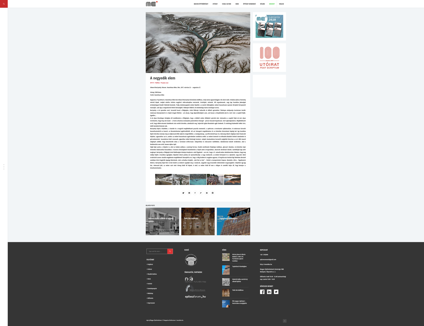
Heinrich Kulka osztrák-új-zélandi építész (240, 280)
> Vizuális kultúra (152, 274)
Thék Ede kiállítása (191, 218)
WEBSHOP (272, 4)
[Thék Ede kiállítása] (226, 293)
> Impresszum (151, 303)
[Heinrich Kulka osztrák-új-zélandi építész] (226, 282)
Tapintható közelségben (229, 218)
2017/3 (152, 83)
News (237, 4)
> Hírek (149, 279)
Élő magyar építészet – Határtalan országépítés (239, 302)
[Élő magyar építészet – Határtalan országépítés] (226, 303)
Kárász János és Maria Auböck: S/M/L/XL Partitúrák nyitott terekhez (238, 257)
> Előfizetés (150, 298)
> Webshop (150, 293)
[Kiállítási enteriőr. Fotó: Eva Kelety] (163, 179)
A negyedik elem (162, 78)
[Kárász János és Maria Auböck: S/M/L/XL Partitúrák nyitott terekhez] (226, 257)
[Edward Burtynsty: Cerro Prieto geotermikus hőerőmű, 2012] (198, 179)
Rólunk (262, 4)
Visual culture (226, 4)
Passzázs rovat (164, 83)
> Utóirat (149, 269)
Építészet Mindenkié (249, 4)
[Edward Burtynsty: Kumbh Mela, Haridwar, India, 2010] (215, 179)
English (281, 4)
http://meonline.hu (266, 264)
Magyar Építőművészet (201, 4)
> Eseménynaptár (152, 288)
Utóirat (215, 4)
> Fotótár (149, 284)
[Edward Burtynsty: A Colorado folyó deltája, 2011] (180, 179)
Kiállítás (157, 83)
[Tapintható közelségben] (226, 270)
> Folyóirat (150, 264)
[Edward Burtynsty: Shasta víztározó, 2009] (232, 179)
